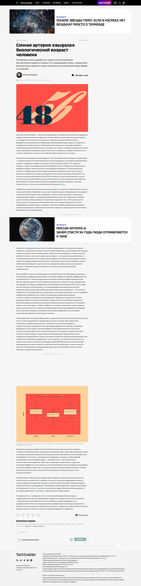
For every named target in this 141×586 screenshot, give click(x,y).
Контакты (19, 570)
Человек (24, 40)
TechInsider (26, 3)
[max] (31, 560)
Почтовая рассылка (115, 3)
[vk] (21, 560)
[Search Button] (120, 3)
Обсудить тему (81, 75)
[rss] (17, 560)
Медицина (30, 80)
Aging (62, 184)
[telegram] (24, 560)
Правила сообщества (23, 565)
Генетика (42, 80)
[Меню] (17, 3)
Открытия (36, 80)
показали (32, 488)
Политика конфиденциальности (26, 568)
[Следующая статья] (70, 546)
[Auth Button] (124, 3)
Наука (18, 40)
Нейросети (48, 80)
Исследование (23, 80)
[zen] (28, 560)
